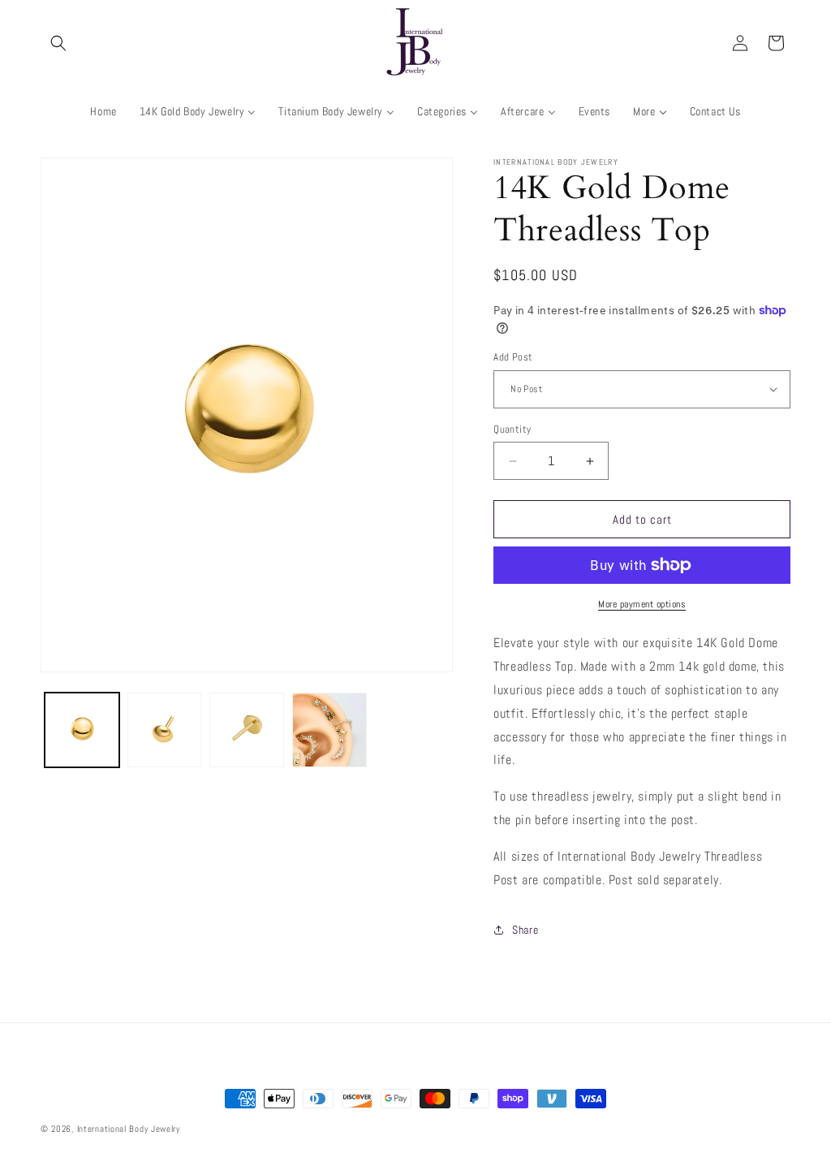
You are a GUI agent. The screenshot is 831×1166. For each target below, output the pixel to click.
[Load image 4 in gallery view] (329, 730)
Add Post (512, 357)
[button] (58, 43)
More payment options (642, 604)
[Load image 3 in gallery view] (246, 730)
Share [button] (525, 929)
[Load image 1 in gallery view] (82, 730)
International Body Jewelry (128, 1128)
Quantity (512, 429)
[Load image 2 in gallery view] (164, 730)
